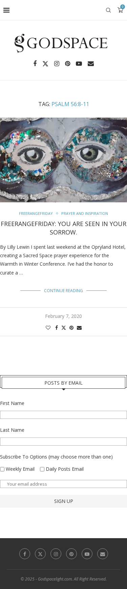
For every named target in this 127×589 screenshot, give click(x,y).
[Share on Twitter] (63, 327)
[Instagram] (56, 64)
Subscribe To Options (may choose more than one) (56, 456)
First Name (12, 403)
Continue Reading (63, 290)
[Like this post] (48, 327)
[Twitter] (45, 64)
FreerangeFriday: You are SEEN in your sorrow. (63, 228)
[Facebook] (35, 64)
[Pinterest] (67, 64)
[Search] (108, 10)
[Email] (91, 64)
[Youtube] (79, 64)
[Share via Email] (79, 327)
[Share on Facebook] (56, 327)
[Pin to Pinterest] (71, 327)
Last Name (12, 430)
